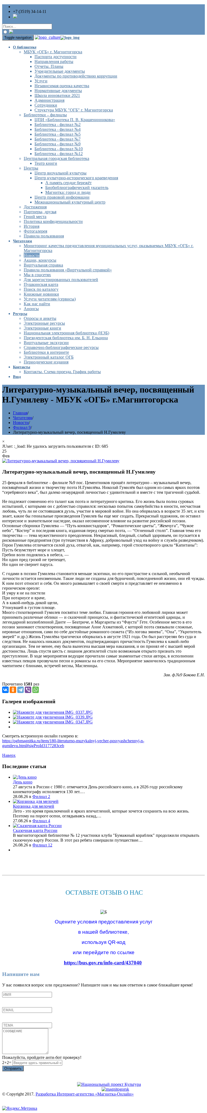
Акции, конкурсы (40, 260)
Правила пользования (44, 236)
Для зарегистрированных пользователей (61, 279)
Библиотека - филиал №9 (57, 144)
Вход (17, 377)
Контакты (21, 367)
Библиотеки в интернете (46, 352)
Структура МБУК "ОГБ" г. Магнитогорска (73, 110)
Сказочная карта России (35, 830)
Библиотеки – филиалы (45, 115)
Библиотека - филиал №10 (58, 148)
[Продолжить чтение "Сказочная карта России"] (37, 825)
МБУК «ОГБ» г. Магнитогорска (53, 52)
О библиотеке (24, 47)
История (31, 226)
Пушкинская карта (41, 284)
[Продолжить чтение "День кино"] (25, 777)
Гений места (35, 216)
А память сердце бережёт (68, 182)
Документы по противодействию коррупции (75, 76)
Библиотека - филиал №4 (57, 129)
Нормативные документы (58, 90)
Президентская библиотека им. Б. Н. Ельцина (66, 337)
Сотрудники (45, 105)
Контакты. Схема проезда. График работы (62, 371)
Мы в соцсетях (37, 274)
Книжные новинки (41, 294)
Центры (31, 168)
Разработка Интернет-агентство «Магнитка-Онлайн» (85, 1094)
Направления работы (53, 61)
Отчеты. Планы (48, 66)
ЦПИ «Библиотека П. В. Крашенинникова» (74, 119)
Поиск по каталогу (41, 289)
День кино (22, 782)
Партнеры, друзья (40, 211)
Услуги (40, 81)
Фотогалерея (35, 231)
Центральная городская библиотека (56, 158)
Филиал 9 (22, 427)
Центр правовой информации (61, 197)
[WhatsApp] (35, 690)
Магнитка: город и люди (68, 192)
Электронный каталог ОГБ (49, 357)
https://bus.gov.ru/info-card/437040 (103, 962)
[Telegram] (20, 690)
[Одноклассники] (13, 690)
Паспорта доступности (55, 56)
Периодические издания (46, 362)
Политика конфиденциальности (53, 221)
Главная (20, 413)
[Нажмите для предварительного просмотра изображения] (60, 460)
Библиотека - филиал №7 (57, 139)
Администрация (49, 100)
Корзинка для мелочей (33, 806)
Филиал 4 (41, 820)
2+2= (7, 1062)
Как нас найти (37, 304)
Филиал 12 (42, 845)
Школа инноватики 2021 (57, 95)
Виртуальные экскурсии (46, 342)
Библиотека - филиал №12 (58, 153)
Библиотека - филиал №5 (57, 134)
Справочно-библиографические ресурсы (61, 347)
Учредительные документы (59, 71)
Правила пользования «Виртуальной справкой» (68, 270)
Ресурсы (20, 314)
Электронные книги (42, 328)
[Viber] (28, 690)
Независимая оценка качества (61, 85)
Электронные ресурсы (44, 323)
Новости (32, 255)
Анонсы (31, 308)
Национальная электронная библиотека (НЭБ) (66, 333)
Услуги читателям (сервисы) (50, 299)
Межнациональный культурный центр (69, 202)
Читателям (22, 241)
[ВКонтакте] (5, 690)
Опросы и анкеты (40, 318)
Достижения (35, 207)
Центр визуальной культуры (60, 173)
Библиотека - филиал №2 (57, 124)
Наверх (9, 755)
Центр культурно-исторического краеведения (76, 178)
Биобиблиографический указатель (76, 187)
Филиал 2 (41, 796)
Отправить (13, 1068)
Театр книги (45, 163)
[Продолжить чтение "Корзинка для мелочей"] (35, 801)
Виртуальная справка (43, 265)
